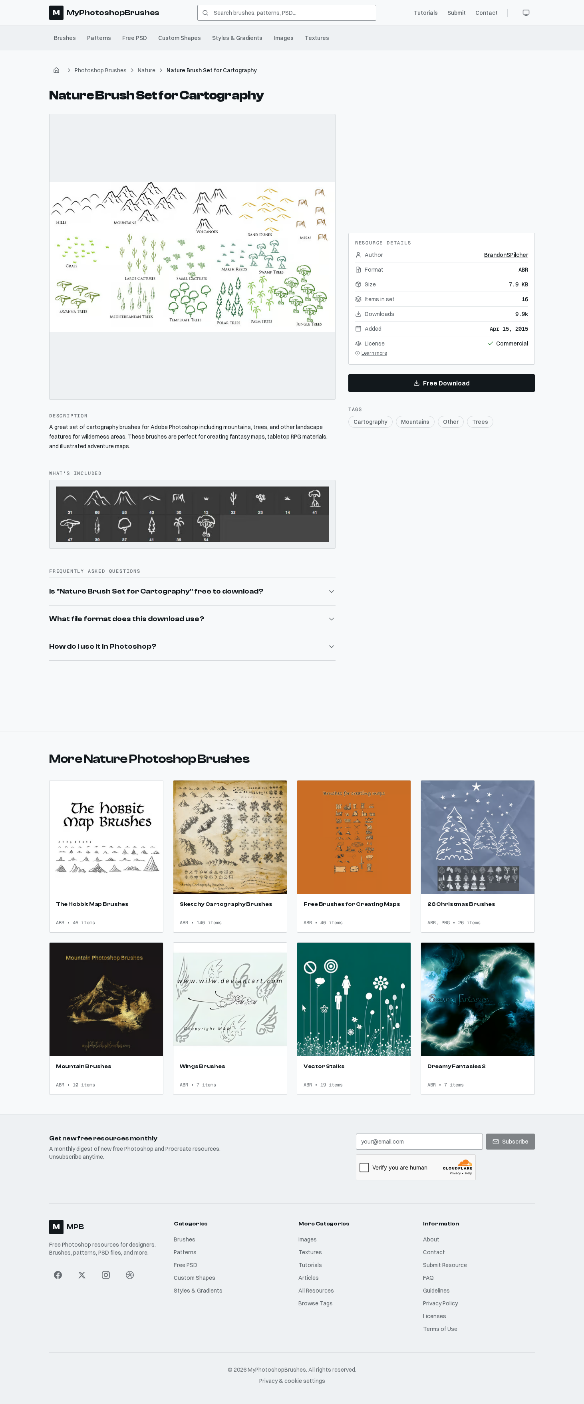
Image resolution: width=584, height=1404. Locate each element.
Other (451, 421)
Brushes (65, 38)
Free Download (446, 383)
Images (284, 38)
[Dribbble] (130, 1275)
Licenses (434, 1316)
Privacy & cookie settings (292, 1380)
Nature (146, 70)
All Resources (316, 1290)
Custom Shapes (179, 38)
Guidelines (436, 1290)
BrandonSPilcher (506, 254)
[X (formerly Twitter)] (82, 1275)
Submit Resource (445, 1265)
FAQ (428, 1277)
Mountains (415, 421)
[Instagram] (106, 1275)
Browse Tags (315, 1303)
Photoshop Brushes (101, 70)
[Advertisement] (441, 164)
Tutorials (426, 12)
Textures (317, 38)
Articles (308, 1277)
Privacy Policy (440, 1303)
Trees (480, 421)
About (431, 1239)
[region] (192, 257)
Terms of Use (440, 1329)
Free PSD (134, 38)
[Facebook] (58, 1275)
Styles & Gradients (237, 38)
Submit (456, 12)
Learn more (374, 353)
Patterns (99, 38)
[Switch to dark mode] (526, 13)
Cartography (370, 421)
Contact (486, 12)
